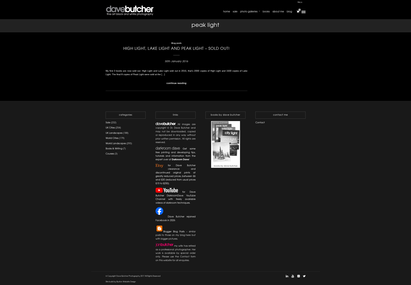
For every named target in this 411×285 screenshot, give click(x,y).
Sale (235, 12)
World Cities (112, 138)
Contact (260, 123)
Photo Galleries (249, 12)
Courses (110, 154)
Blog (289, 12)
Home (226, 12)
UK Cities (110, 128)
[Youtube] (292, 276)
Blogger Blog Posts (174, 232)
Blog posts (176, 43)
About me (278, 12)
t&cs (299, 2)
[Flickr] (298, 276)
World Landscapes (116, 144)
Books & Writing (114, 149)
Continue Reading (176, 83)
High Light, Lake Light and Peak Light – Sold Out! (176, 49)
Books (266, 12)
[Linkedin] (287, 276)
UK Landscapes (114, 133)
